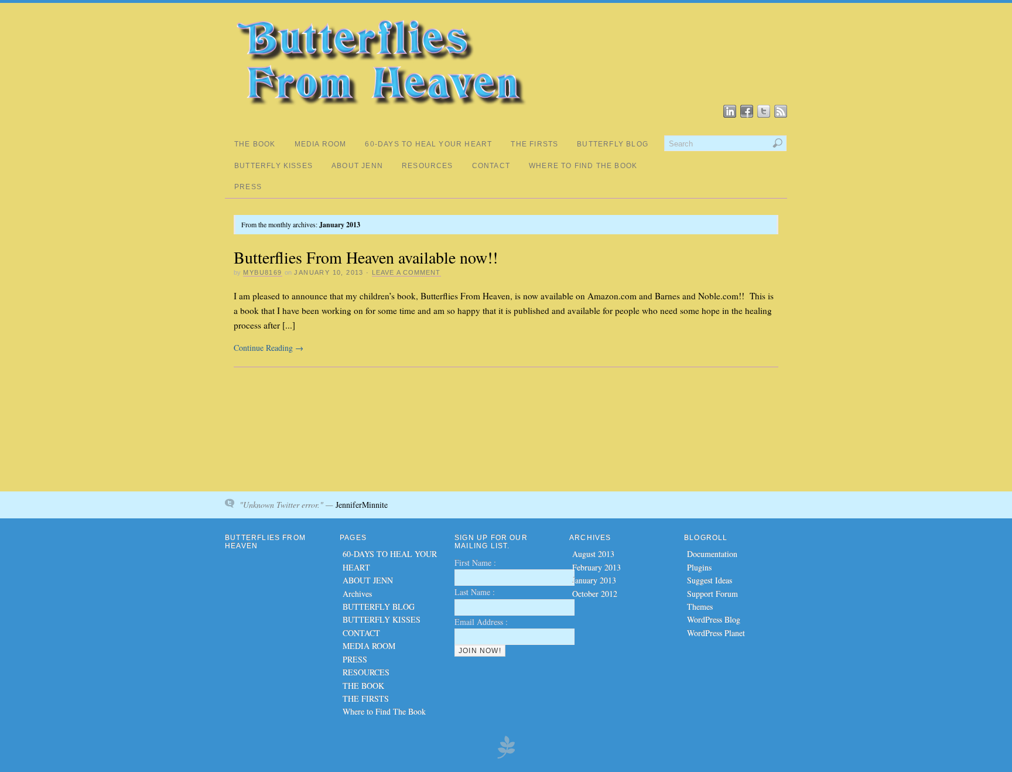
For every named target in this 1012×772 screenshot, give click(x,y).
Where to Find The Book (583, 166)
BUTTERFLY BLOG (612, 144)
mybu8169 (262, 272)
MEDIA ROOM (321, 144)
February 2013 (596, 567)
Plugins (699, 567)
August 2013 (593, 553)
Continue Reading (268, 347)
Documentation (712, 553)
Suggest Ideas (709, 580)
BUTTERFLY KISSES (273, 166)
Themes (700, 606)
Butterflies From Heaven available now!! (366, 257)
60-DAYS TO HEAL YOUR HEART (428, 144)
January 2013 (594, 580)
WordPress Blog (713, 619)
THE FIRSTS (534, 144)
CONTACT (491, 166)
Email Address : (481, 621)
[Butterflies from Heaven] (380, 112)
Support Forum (712, 593)
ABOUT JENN (357, 166)
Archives (357, 593)
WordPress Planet (716, 632)
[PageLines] (506, 757)
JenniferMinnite (362, 504)
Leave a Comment (406, 272)
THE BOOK (255, 144)
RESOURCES (427, 166)
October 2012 (594, 593)
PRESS (248, 187)
